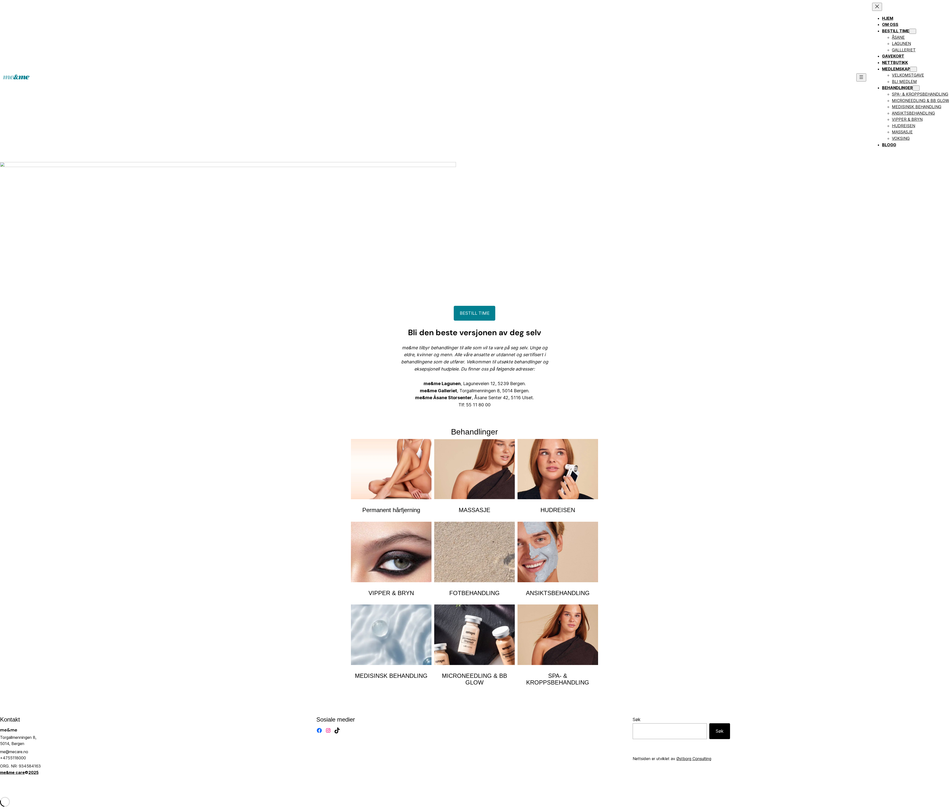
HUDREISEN (557, 510)
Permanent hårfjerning (391, 510)
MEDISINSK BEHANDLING (391, 675)
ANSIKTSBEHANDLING (558, 593)
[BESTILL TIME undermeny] (912, 31)
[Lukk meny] (877, 7)
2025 (33, 772)
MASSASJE (474, 510)
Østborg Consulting (693, 758)
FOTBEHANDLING (474, 593)
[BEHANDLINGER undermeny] (916, 88)
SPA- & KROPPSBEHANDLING (557, 679)
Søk (637, 719)
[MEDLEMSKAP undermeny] (913, 69)
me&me (8, 730)
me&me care (12, 772)
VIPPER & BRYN (391, 593)
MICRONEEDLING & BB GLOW (474, 679)
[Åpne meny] (861, 77)
